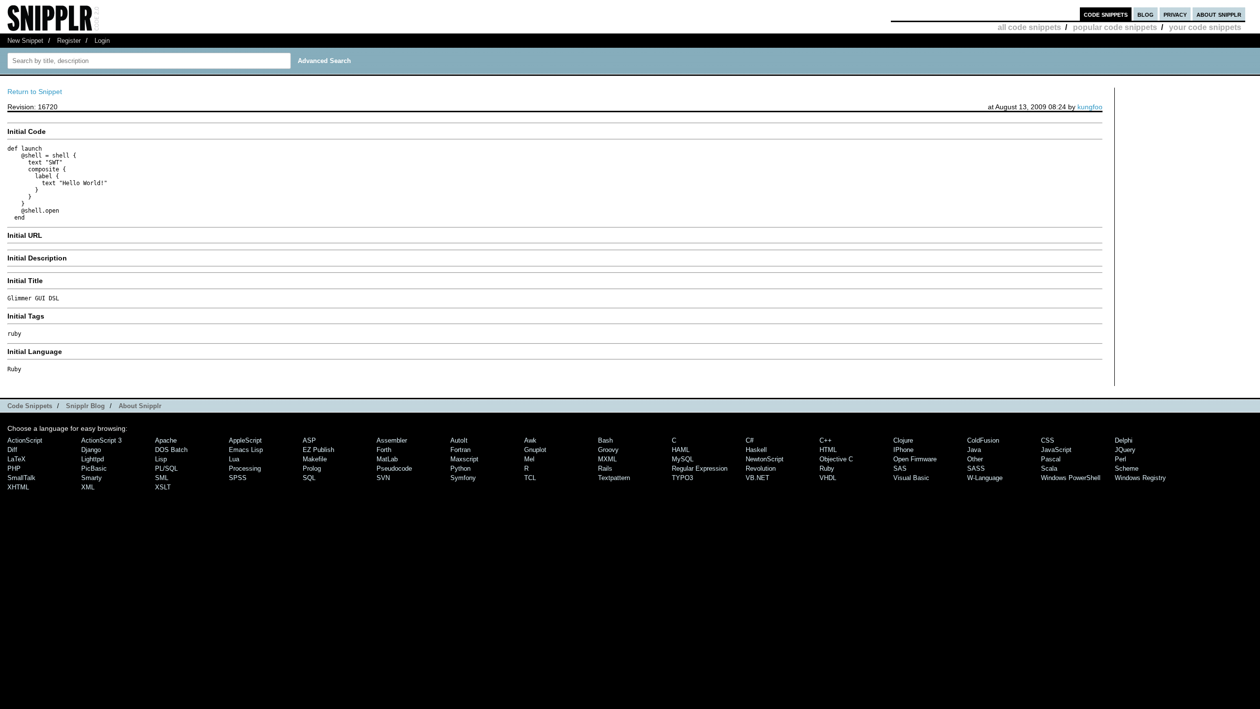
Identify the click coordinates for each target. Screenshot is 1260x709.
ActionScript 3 (101, 440)
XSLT (163, 487)
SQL (309, 478)
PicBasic (94, 468)
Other (975, 459)
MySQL (682, 459)
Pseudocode (394, 468)
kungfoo (1089, 107)
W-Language (985, 478)
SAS (900, 468)
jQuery (1125, 449)
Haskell (756, 449)
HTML (828, 449)
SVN (383, 478)
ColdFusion (983, 440)
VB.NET (757, 478)
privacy (1175, 14)
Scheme (1126, 468)
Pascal (1051, 459)
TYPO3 (682, 478)
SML (161, 478)
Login (102, 40)
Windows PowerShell (1071, 478)
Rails (605, 468)
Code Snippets (29, 406)
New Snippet (25, 40)
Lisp (161, 459)
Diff (12, 449)
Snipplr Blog (85, 406)
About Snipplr (140, 406)
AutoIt (459, 440)
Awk (530, 440)
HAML (681, 449)
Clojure (903, 440)
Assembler (392, 440)
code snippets (1106, 14)
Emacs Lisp (246, 449)
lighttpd (92, 459)
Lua (234, 459)
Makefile (315, 459)
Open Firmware (915, 459)
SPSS (238, 478)
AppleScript (245, 440)
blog (1145, 14)
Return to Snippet (34, 92)
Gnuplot (535, 449)
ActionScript (24, 440)
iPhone (903, 449)
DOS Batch (171, 449)
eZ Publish (318, 449)
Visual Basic (911, 478)
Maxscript (464, 459)
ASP (309, 440)
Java (974, 449)
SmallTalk (21, 478)
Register (69, 40)
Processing (245, 468)
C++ (825, 440)
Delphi (1124, 440)
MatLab (387, 459)
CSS (1047, 440)
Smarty (91, 478)
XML (87, 487)
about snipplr (1219, 14)
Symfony (463, 478)
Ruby (826, 468)
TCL (530, 478)
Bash (605, 440)
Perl (1120, 459)
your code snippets (1205, 27)
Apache (166, 440)
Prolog (312, 468)
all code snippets (1029, 27)
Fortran (460, 449)
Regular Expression (699, 468)
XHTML (18, 487)
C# (750, 440)
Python (460, 468)
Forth (384, 449)
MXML (607, 459)
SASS (976, 468)
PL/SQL (166, 468)
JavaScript (1056, 449)
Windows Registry (1140, 478)
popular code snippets (1115, 27)
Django (91, 449)
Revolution (761, 468)
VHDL (827, 478)
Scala (1049, 468)
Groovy (608, 449)
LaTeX (16, 459)
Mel (529, 459)
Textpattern (614, 478)
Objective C (836, 459)
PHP (14, 468)
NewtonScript (765, 459)
